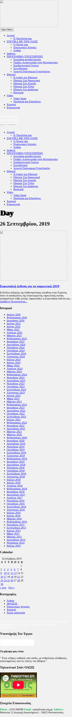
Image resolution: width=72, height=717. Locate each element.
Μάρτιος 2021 (14, 431)
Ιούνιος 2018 (13, 482)
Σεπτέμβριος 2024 (16, 353)
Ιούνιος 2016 (13, 515)
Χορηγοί (11, 104)
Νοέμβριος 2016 (15, 500)
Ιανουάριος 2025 (15, 341)
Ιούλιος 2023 (14, 395)
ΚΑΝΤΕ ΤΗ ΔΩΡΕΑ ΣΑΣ (17, 642)
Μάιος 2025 (13, 329)
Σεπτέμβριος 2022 (16, 416)
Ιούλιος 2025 (14, 323)
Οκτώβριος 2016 (16, 503)
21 (18, 576)
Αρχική (11, 35)
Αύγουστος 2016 (16, 509)
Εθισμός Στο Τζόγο (23, 86)
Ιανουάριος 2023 (15, 407)
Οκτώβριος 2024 (16, 350)
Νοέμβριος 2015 (15, 524)
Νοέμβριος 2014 (15, 542)
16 (2, 576)
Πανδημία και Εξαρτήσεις (27, 101)
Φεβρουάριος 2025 (17, 338)
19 (12, 576)
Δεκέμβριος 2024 (16, 344)
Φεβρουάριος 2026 (17, 317)
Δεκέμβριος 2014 (16, 539)
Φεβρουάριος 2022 (17, 422)
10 (5, 573)
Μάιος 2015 (13, 533)
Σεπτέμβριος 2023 (16, 389)
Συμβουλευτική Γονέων (26, 65)
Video (10, 95)
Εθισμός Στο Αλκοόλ (24, 83)
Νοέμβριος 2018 (15, 467)
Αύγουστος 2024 (16, 356)
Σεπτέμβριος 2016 (16, 506)
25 (8, 580)
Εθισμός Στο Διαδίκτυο (25, 89)
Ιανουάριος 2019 (15, 461)
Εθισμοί (11, 74)
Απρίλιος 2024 (14, 368)
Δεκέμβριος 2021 (16, 428)
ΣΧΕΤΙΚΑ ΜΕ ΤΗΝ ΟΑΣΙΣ (22, 41)
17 (5, 576)
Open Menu (7, 29)
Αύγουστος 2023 (16, 392)
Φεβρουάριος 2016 (17, 521)
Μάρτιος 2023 (14, 401)
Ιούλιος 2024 (14, 359)
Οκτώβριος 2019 (16, 449)
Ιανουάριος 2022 (15, 425)
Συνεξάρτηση (20, 68)
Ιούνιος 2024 (13, 362)
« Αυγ (3, 587)
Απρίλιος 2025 (14, 332)
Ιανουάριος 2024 (15, 377)
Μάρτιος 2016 (14, 518)
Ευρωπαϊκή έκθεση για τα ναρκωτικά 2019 (29, 286)
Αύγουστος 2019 (16, 455)
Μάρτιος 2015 (14, 536)
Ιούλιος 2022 (14, 419)
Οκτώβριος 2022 (16, 413)
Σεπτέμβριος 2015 (16, 527)
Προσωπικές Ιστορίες (25, 47)
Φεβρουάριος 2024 (17, 374)
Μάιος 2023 (13, 398)
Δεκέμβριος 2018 (16, 464)
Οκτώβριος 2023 (16, 386)
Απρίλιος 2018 (14, 485)
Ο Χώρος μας (20, 44)
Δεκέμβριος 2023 (16, 380)
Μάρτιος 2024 (14, 371)
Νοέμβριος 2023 (15, 383)
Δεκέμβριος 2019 (16, 443)
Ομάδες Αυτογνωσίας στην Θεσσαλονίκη (35, 62)
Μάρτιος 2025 (14, 335)
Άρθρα (17, 50)
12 (12, 573)
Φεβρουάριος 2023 (17, 404)
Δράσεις (11, 53)
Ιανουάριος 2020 (15, 440)
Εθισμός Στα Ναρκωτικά (26, 80)
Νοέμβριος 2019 (15, 446)
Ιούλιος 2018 (14, 479)
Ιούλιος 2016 (14, 512)
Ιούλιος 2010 (14, 545)
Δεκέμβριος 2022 (16, 410)
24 (5, 580)
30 (2, 584)
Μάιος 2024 (13, 365)
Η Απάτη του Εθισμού (25, 77)
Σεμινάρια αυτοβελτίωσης (27, 59)
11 (8, 573)
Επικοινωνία (13, 107)
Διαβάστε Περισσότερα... (13, 301)
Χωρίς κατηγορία (16, 612)
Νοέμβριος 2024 (15, 347)
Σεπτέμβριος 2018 (16, 473)
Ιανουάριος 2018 (15, 491)
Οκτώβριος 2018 (16, 470)
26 (12, 580)
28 (18, 580)
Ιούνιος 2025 (13, 326)
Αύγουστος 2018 (16, 476)
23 (2, 580)
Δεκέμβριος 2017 (16, 494)
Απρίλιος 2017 (14, 497)
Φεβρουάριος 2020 (17, 437)
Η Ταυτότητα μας (22, 38)
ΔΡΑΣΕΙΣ (12, 603)
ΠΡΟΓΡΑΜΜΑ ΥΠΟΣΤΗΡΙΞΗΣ (25, 56)
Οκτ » (11, 587)
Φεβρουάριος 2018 (17, 488)
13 (15, 573)
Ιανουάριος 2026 (15, 320)
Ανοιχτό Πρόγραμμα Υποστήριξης (31, 71)
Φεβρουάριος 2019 (17, 458)
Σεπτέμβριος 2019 (16, 452)
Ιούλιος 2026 (14, 314)
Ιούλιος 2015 (14, 530)
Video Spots (19, 98)
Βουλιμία (18, 92)
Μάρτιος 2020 (14, 434)
